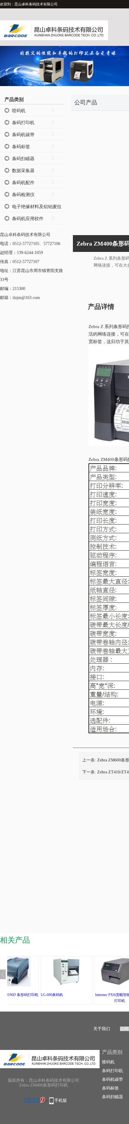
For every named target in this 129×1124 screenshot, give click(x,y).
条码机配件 (23, 182)
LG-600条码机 (52, 995)
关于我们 (101, 1029)
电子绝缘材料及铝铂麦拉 (37, 206)
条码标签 (21, 146)
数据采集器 (23, 170)
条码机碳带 (23, 134)
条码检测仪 (23, 194)
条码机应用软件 (28, 218)
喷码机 (19, 110)
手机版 (60, 1100)
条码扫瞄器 (23, 158)
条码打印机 (23, 122)
